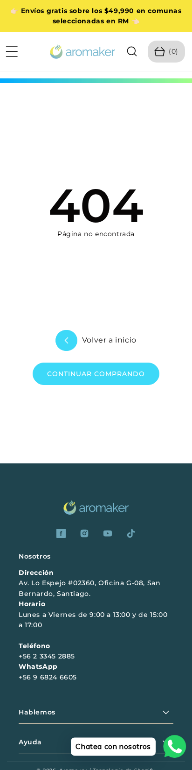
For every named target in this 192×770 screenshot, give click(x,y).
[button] (11, 51)
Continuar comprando (96, 374)
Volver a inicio (108, 340)
